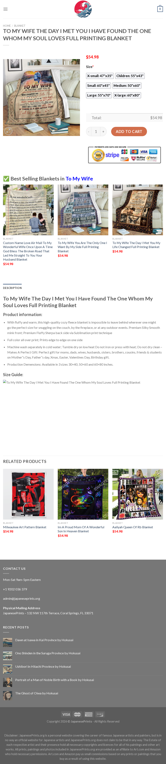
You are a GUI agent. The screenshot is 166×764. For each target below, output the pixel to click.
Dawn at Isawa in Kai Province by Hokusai (44, 640)
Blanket (20, 25)
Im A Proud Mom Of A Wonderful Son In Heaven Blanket (81, 529)
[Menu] (5, 9)
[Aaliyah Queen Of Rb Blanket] (137, 494)
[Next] (163, 228)
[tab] (12, 288)
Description (12, 288)
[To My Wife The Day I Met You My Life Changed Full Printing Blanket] (137, 210)
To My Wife (79, 178)
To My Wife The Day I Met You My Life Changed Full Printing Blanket (136, 245)
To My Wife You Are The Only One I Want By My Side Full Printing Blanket (82, 247)
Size (90, 67)
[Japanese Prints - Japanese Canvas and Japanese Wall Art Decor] (83, 9)
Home (7, 25)
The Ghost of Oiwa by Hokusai (36, 693)
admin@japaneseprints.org (21, 598)
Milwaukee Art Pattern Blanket (24, 527)
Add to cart (129, 131)
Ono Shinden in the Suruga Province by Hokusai (47, 653)
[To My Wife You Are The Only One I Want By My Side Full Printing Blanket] (83, 210)
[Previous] (3, 228)
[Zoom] (8, 131)
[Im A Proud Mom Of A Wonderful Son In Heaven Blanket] (83, 494)
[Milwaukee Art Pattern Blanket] (28, 494)
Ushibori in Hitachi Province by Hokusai (43, 666)
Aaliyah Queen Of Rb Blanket (132, 527)
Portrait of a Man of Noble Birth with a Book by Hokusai (54, 680)
